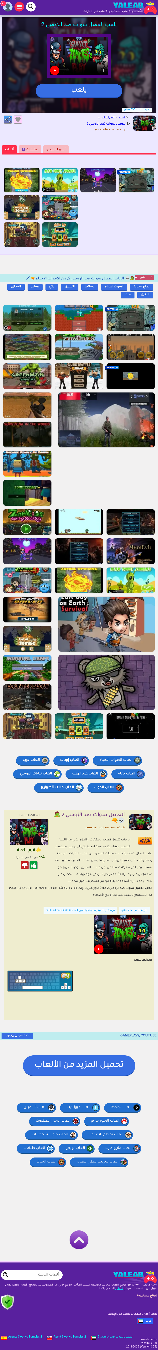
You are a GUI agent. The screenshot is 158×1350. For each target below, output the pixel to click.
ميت (128, 294)
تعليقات (30, 149)
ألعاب (9, 149)
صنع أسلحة (141, 286)
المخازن (16, 286)
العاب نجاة (126, 774)
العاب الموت (104, 787)
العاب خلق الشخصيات (50, 1135)
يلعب (79, 90)
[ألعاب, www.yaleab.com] (131, 7)
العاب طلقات (34, 1148)
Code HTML (147, 840)
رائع (51, 286)
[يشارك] (8, 120)
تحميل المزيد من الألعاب (79, 1065)
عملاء (35, 286)
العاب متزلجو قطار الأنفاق (98, 1162)
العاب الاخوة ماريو (105, 1121)
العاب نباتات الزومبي (36, 774)
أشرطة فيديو (56, 149)
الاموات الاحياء (114, 286)
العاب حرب (31, 760)
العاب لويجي (75, 1148)
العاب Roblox (121, 1107)
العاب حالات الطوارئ (57, 787)
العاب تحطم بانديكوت (105, 1135)
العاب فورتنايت (79, 1107)
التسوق (70, 286)
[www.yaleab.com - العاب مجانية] (131, 1277)
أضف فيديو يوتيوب (17, 1035)
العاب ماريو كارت (118, 1148)
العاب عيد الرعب (85, 774)
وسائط (89, 286)
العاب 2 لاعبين (35, 1107)
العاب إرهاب (69, 760)
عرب (148, 1321)
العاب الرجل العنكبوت (53, 1121)
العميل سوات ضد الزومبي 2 (115, 1337)
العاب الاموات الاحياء (115, 760)
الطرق (145, 294)
